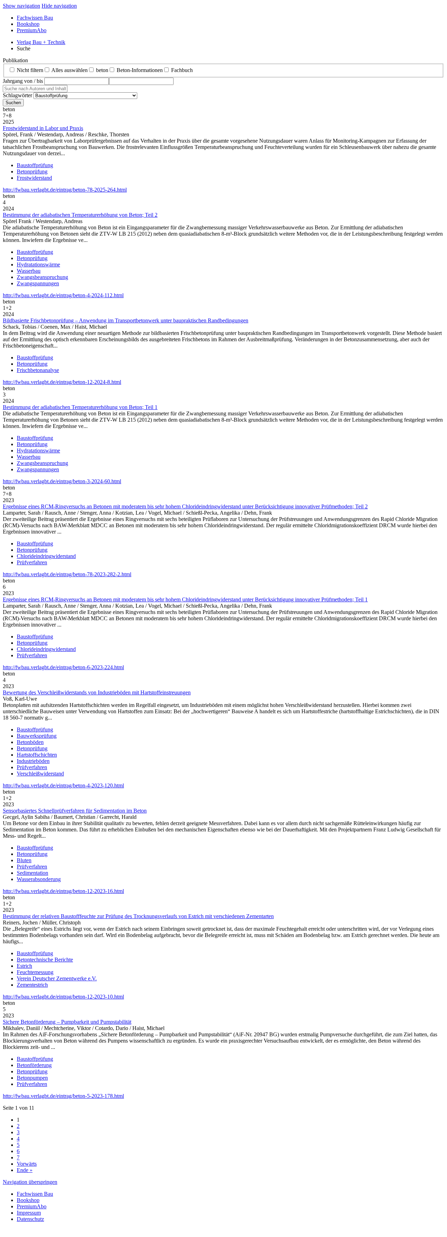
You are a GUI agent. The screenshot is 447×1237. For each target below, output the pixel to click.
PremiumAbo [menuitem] (31, 30)
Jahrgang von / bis (23, 81)
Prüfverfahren (32, 562)
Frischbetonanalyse (38, 370)
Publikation (15, 60)
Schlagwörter (17, 95)
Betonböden (30, 742)
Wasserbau (29, 271)
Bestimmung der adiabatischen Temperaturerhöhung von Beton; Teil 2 (80, 215)
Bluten (24, 860)
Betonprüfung (32, 171)
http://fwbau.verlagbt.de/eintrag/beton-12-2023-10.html (63, 997)
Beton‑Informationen (140, 70)
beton (102, 70)
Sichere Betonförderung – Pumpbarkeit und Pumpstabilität (67, 1022)
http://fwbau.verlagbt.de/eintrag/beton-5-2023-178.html (63, 1096)
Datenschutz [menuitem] (30, 1219)
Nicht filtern (30, 70)
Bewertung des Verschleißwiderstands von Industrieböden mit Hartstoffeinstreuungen (97, 692)
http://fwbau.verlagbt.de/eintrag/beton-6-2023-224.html (63, 667)
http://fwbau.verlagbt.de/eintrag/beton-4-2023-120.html (63, 785)
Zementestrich (32, 985)
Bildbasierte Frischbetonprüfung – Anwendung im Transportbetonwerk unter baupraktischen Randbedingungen (125, 320)
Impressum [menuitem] (29, 1213)
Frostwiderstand (34, 178)
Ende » (24, 1170)
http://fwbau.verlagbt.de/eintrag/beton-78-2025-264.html (65, 190)
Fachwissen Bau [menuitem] (35, 18)
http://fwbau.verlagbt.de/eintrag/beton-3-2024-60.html (62, 481)
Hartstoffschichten (37, 755)
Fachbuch (182, 70)
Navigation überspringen (30, 1182)
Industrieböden (33, 761)
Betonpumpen (32, 1078)
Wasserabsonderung (39, 879)
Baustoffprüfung (35, 165)
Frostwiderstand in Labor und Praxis (43, 128)
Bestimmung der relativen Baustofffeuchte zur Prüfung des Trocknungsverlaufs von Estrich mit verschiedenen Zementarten (138, 916)
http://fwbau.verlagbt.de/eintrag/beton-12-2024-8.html (62, 382)
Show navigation (21, 6)
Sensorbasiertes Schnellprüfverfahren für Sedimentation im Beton (75, 811)
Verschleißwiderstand (40, 774)
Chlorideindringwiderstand (46, 556)
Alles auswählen (69, 70)
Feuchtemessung (35, 972)
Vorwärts (27, 1164)
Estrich (24, 966)
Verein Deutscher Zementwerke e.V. (57, 978)
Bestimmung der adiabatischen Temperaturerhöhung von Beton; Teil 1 (80, 407)
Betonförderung (34, 1065)
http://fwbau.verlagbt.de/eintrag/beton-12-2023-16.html (63, 891)
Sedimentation (32, 873)
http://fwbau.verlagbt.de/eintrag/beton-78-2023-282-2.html (67, 574)
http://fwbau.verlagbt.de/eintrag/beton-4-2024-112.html (63, 295)
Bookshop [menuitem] (28, 24)
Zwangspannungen (38, 283)
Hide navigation (59, 6)
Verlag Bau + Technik (41, 42)
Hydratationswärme (38, 264)
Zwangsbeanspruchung (42, 277)
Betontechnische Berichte (45, 960)
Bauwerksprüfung (37, 736)
